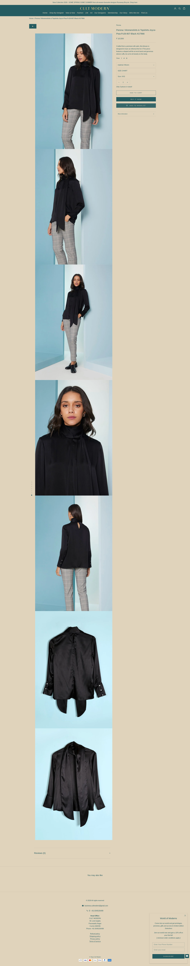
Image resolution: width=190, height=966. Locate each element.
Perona (118, 25)
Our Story (123, 13)
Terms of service (95, 941)
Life (86, 13)
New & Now (70, 13)
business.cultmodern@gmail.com (96, 905)
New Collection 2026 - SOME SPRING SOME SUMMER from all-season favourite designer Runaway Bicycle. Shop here (95, 2)
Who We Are (134, 13)
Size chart (122, 71)
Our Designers (100, 13)
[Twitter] (124, 58)
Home (45, 13)
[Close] (185, 915)
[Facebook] (121, 58)
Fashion (80, 13)
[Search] (180, 8)
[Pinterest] (126, 58)
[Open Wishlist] (187, 956)
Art (91, 13)
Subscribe (168, 956)
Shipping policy (95, 936)
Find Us (144, 13)
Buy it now (136, 99)
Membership (113, 13)
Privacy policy (95, 939)
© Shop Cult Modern (95, 957)
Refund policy (95, 934)
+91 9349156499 (97, 910)
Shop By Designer (56, 13)
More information (122, 114)
